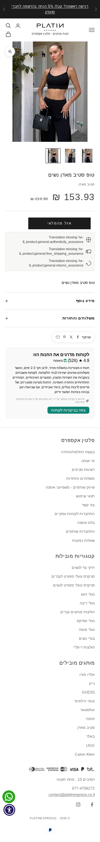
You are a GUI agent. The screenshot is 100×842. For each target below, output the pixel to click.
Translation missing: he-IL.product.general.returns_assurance (56, 263)
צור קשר (88, 505)
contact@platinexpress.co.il (72, 794)
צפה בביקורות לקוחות (68, 410)
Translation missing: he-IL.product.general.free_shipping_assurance (51, 251)
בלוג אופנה (86, 522)
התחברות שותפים (80, 531)
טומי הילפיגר (84, 701)
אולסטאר (87, 710)
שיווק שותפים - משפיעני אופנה (70, 487)
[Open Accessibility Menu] (9, 810)
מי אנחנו (88, 461)
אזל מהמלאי (59, 223)
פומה (90, 719)
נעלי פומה (87, 629)
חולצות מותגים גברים (77, 612)
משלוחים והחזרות (80, 478)
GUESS (88, 692)
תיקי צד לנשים (83, 567)
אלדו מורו (87, 674)
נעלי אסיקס (86, 621)
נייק (92, 683)
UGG (90, 745)
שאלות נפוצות (83, 540)
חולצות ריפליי (84, 647)
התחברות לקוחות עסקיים (75, 514)
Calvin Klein (85, 754)
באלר (90, 736)
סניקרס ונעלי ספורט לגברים (73, 576)
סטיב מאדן (87, 184)
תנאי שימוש (85, 496)
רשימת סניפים (83, 469)
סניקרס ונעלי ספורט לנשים (74, 585)
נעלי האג (88, 594)
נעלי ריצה (87, 603)
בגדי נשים (87, 638)
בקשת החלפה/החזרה (78, 452)
